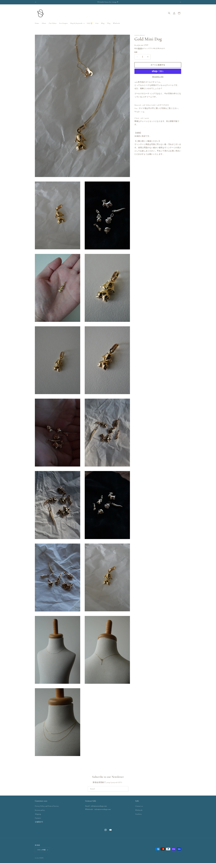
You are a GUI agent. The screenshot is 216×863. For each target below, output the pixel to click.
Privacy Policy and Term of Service (47, 806)
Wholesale (138, 810)
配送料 (140, 48)
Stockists (138, 814)
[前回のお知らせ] (35, 2)
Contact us (139, 806)
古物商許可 (39, 822)
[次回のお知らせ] (180, 2)
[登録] (125, 788)
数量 (135, 52)
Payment (38, 818)
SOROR (41, 857)
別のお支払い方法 (157, 76)
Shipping (38, 814)
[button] (77, 23)
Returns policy (40, 810)
